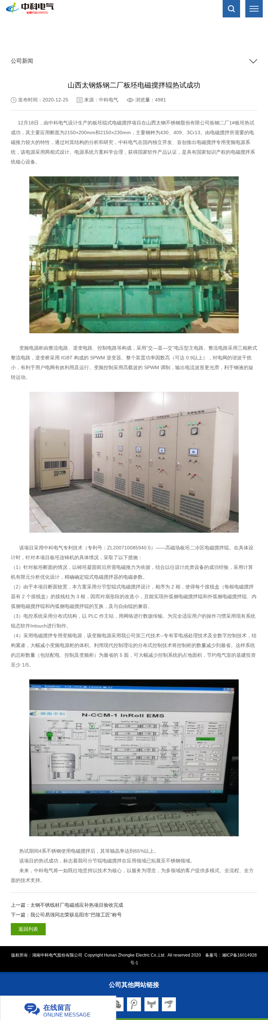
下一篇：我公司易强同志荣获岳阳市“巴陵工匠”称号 (66, 915)
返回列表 (28, 929)
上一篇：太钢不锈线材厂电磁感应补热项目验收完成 (67, 905)
